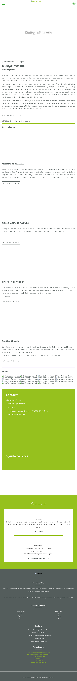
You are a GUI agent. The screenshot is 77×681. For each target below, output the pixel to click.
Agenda (20, 616)
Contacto (58, 618)
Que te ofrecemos (8, 62)
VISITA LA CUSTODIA (13, 282)
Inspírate (20, 613)
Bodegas (20, 62)
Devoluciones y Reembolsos (38, 662)
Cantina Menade (10, 341)
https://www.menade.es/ (16, 415)
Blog (20, 618)
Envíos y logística (38, 660)
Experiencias (58, 611)
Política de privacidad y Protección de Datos (38, 654)
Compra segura (38, 658)
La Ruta (59, 613)
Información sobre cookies (38, 656)
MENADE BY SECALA (13, 163)
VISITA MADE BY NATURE (15, 222)
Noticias (58, 616)
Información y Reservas (11, 183)
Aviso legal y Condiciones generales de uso (38, 652)
